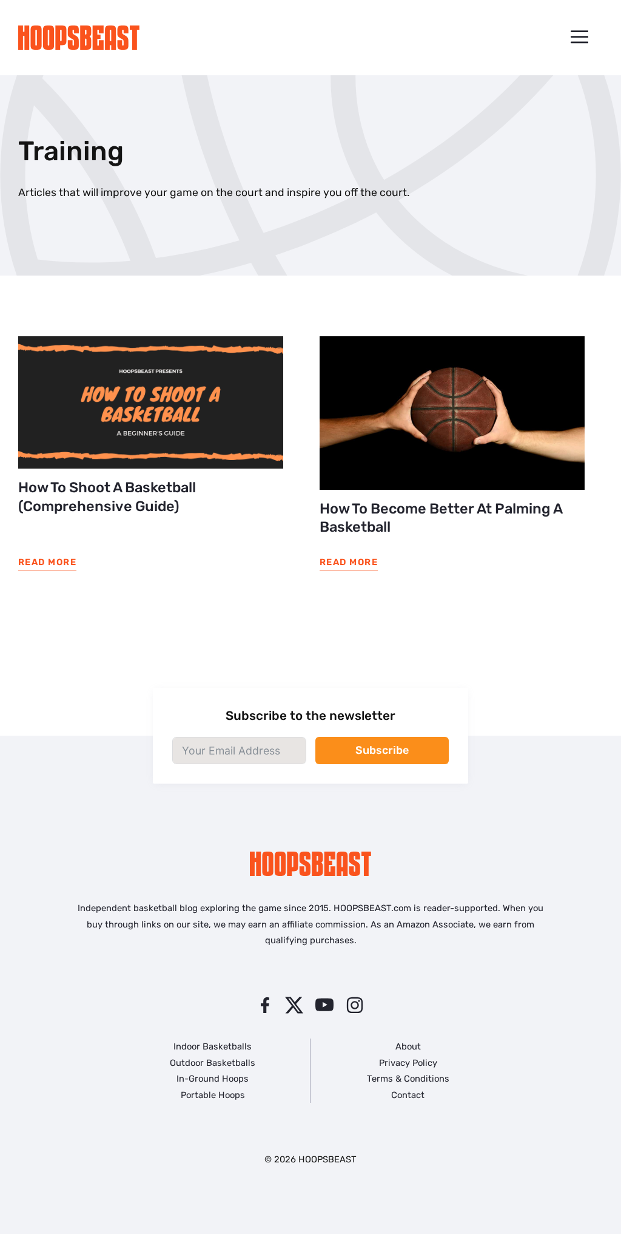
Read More (47, 562)
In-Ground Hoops (212, 1078)
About (408, 1046)
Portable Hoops (213, 1095)
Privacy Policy (408, 1062)
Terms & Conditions (408, 1078)
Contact (408, 1095)
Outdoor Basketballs (212, 1062)
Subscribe (382, 750)
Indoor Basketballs (212, 1046)
